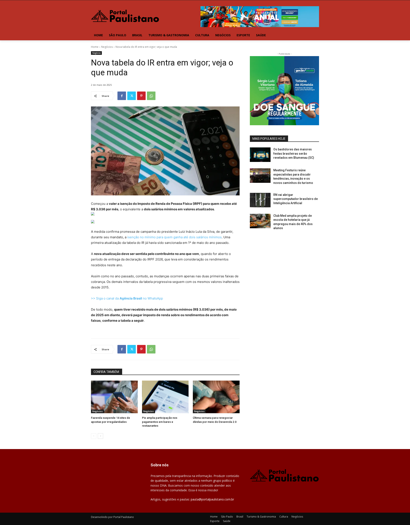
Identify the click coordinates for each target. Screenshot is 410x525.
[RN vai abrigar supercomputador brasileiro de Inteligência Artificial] (260, 200)
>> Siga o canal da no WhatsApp (127, 298)
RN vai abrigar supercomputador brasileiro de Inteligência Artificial (295, 199)
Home (94, 47)
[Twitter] (131, 96)
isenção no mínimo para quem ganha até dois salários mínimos (174, 237)
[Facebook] (121, 96)
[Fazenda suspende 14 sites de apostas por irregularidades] (114, 397)
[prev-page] (93, 436)
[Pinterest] (141, 96)
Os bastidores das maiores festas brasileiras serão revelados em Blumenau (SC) (293, 153)
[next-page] (100, 436)
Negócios (107, 47)
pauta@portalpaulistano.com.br (212, 499)
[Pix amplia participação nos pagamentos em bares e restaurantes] (165, 397)
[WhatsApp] (151, 96)
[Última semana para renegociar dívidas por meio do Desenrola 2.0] (216, 397)
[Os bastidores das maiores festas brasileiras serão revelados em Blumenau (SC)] (260, 154)
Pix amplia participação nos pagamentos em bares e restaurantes (159, 421)
